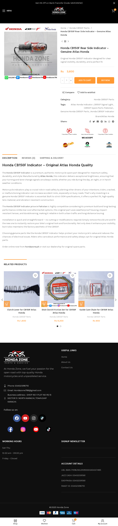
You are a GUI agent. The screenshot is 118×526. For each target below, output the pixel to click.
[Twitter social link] (94, 122)
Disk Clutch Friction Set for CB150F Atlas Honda (59, 311)
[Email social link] (98, 122)
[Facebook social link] (90, 122)
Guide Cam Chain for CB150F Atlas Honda (96, 311)
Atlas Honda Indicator (82, 104)
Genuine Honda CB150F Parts (75, 111)
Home (64, 28)
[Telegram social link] (113, 122)
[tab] (9, 157)
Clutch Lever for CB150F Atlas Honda (21, 311)
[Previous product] (62, 41)
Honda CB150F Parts (79, 28)
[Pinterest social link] (102, 122)
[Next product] (68, 41)
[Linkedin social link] (105, 122)
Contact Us (67, 367)
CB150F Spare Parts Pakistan (98, 108)
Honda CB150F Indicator (102, 111)
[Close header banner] (114, 3)
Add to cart (85, 80)
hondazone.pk (32, 246)
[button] (7, 304)
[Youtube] (25, 418)
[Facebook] (17, 418)
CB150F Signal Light (103, 104)
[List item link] (29, 386)
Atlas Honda (108, 116)
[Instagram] (34, 418)
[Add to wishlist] (35, 275)
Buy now (105, 80)
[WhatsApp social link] (109, 122)
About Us (65, 362)
